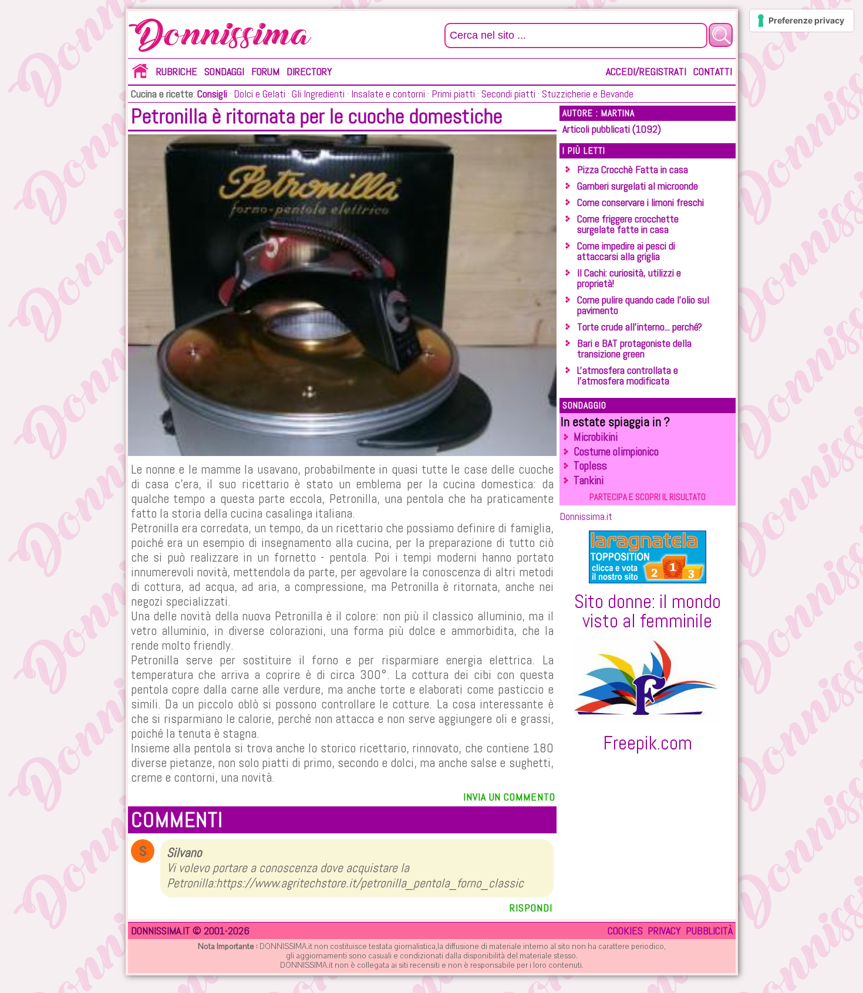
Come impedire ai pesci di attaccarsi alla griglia (626, 251)
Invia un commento (509, 796)
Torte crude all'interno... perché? (639, 326)
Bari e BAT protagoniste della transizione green (634, 348)
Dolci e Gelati (258, 93)
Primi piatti (452, 93)
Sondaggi (224, 71)
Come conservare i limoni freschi (640, 202)
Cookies (625, 930)
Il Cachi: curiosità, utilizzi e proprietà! (629, 278)
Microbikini (596, 437)
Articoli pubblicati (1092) (611, 129)
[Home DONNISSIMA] (140, 76)
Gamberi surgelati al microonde (637, 185)
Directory (309, 71)
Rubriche (176, 71)
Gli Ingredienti (317, 93)
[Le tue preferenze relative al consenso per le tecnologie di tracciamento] (802, 20)
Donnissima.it (585, 516)
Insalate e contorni (387, 93)
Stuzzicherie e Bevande (586, 93)
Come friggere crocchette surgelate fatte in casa (628, 224)
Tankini (589, 480)
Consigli (212, 93)
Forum (265, 71)
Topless (590, 465)
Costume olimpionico (616, 451)
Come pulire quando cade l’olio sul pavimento (643, 305)
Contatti (712, 71)
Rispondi (531, 907)
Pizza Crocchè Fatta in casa (632, 169)
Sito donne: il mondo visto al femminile (647, 611)
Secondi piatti (507, 93)
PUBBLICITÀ (709, 930)
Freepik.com (647, 743)
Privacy (664, 930)
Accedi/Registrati (646, 71)
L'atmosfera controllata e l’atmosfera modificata (627, 375)
